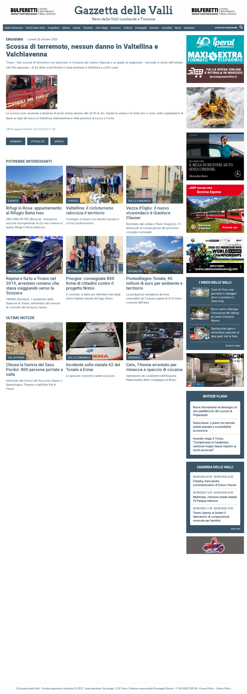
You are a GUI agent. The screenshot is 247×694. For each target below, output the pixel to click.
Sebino (66, 28)
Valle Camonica (13, 28)
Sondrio (154, 28)
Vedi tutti (235, 528)
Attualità (167, 28)
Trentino (88, 28)
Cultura (127, 28)
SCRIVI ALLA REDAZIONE (226, 27)
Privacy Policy (206, 688)
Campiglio (141, 28)
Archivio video (233, 345)
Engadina (53, 28)
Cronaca (115, 28)
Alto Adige (102, 28)
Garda (76, 28)
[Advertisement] (215, 568)
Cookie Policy (223, 688)
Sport (178, 28)
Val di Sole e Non (35, 28)
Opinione (189, 28)
